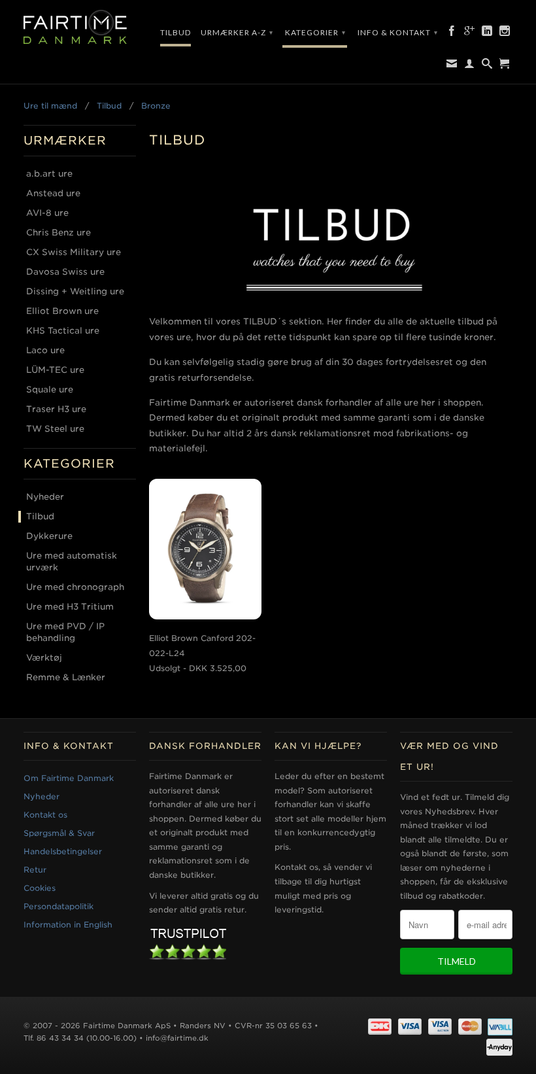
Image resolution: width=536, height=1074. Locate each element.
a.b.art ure (49, 174)
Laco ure (45, 350)
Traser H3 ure (56, 409)
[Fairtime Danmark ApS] (80, 27)
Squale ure (49, 389)
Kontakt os (45, 815)
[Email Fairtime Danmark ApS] (452, 66)
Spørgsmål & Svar (59, 833)
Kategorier (315, 32)
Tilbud (175, 32)
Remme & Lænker (65, 677)
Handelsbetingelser (63, 851)
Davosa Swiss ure (65, 272)
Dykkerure (49, 536)
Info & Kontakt (398, 32)
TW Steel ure (55, 429)
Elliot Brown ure (62, 311)
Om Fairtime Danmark (69, 778)
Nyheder (45, 497)
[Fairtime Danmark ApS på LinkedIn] (487, 33)
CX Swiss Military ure (73, 252)
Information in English (68, 924)
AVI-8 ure (47, 213)
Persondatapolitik (58, 906)
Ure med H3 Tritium (70, 607)
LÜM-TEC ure (55, 370)
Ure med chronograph (75, 587)
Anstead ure (53, 193)
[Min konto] (469, 66)
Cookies (40, 888)
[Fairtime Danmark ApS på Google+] (469, 33)
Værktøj (44, 658)
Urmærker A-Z (237, 32)
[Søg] (487, 66)
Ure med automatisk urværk (71, 561)
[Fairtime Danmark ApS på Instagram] (505, 33)
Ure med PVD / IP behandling (65, 632)
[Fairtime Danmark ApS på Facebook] (452, 33)
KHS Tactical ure (62, 331)
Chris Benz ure (58, 232)
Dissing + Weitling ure (75, 291)
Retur (35, 870)
